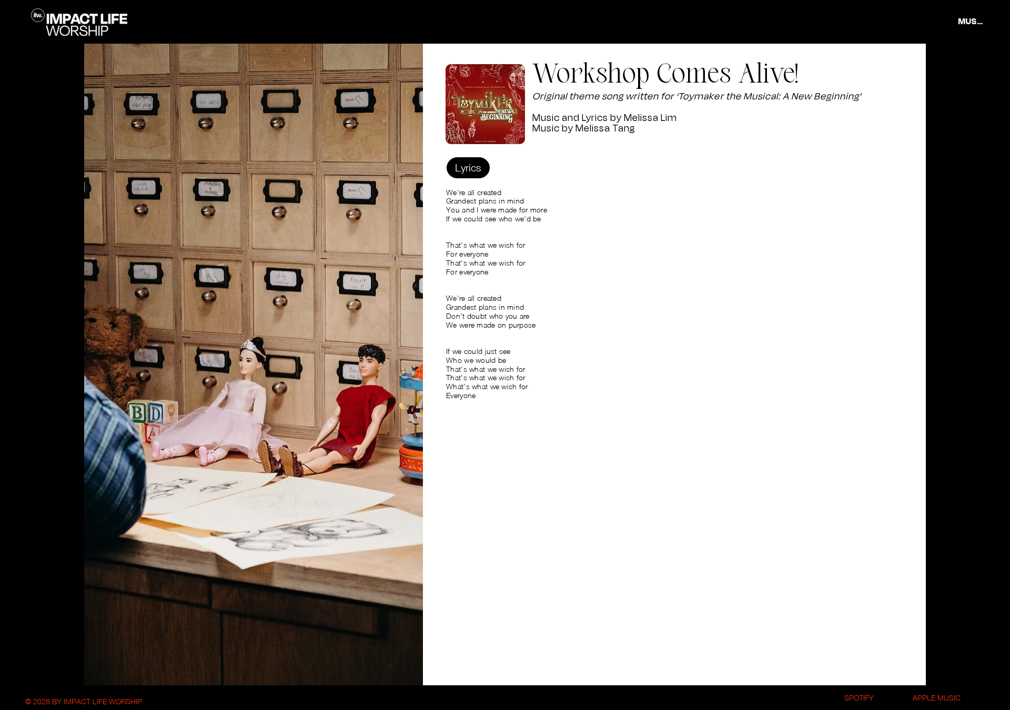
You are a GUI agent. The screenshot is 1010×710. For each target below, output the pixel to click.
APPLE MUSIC (937, 697)
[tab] (468, 167)
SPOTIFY (859, 697)
